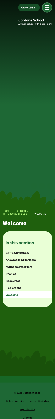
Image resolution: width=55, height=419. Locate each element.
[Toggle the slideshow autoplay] (50, 186)
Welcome (40, 213)
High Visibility (27, 409)
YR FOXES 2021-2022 (15, 213)
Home (6, 210)
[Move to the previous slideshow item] (34, 186)
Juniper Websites (38, 401)
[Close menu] (47, 7)
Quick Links (28, 7)
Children (22, 210)
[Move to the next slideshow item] (42, 186)
